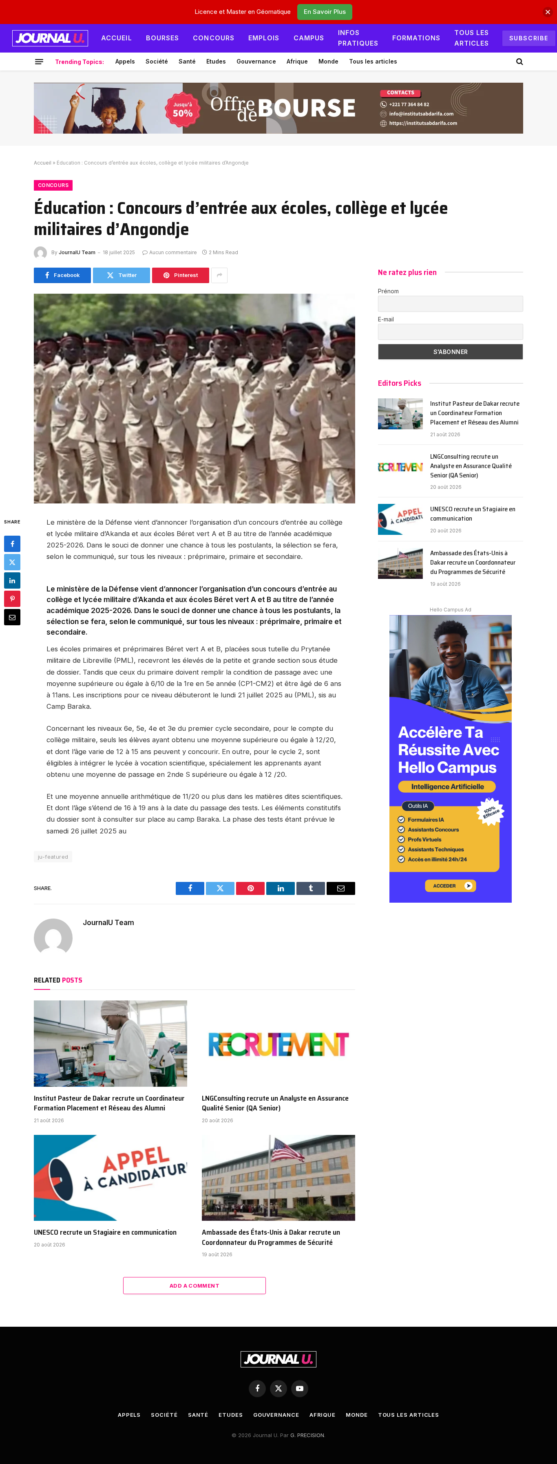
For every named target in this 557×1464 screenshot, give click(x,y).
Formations (416, 38)
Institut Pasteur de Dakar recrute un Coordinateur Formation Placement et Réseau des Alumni (109, 1103)
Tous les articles (471, 38)
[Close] (548, 12)
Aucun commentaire (173, 252)
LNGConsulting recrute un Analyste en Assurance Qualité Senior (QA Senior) (275, 1103)
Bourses (162, 38)
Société (157, 61)
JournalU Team (77, 252)
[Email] (12, 617)
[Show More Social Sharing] (219, 275)
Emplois (264, 38)
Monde (328, 61)
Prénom (388, 291)
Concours (213, 38)
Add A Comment (194, 1285)
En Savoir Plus (325, 11)
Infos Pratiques (358, 38)
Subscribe (528, 38)
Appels (125, 61)
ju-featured (53, 856)
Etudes (216, 61)
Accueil (116, 38)
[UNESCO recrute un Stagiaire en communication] (110, 1178)
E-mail (386, 319)
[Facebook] (12, 543)
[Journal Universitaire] (50, 38)
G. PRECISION (307, 1435)
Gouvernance (256, 61)
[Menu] (39, 61)
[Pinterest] (12, 598)
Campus (309, 38)
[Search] (519, 61)
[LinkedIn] (12, 580)
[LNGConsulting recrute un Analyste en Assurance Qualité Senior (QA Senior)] (278, 1043)
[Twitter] (12, 562)
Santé (187, 61)
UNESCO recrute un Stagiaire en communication (105, 1232)
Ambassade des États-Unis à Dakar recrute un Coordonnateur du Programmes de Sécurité (271, 1237)
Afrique (297, 61)
